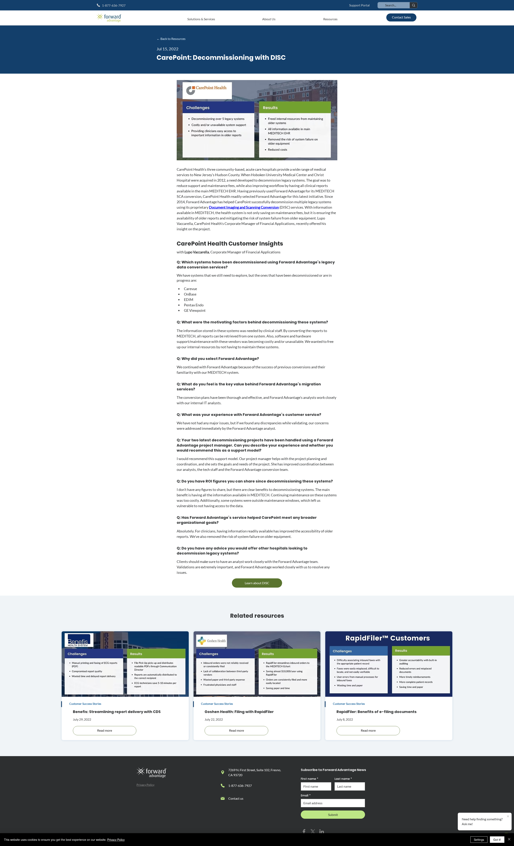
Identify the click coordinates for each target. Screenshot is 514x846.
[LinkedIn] (321, 831)
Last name (343, 779)
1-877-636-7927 (240, 785)
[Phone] (222, 785)
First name (309, 779)
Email (306, 795)
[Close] (509, 839)
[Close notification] (508, 816)
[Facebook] (304, 831)
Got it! (497, 840)
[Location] (222, 772)
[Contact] (222, 798)
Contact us (235, 798)
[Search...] (413, 5)
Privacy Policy (145, 784)
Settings (479, 840)
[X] (313, 831)
